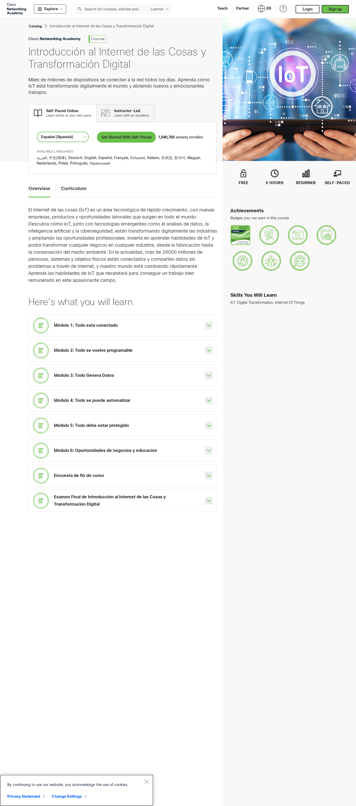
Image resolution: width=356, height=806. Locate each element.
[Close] (146, 781)
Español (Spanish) (57, 137)
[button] (39, 188)
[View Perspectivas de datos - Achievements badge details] (326, 235)
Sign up (335, 9)
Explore (51, 9)
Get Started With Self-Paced (126, 137)
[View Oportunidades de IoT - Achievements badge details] (300, 261)
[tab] (62, 113)
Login (307, 9)
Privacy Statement (23, 796)
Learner (157, 9)
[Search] (79, 9)
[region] (76, 790)
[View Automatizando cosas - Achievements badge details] (242, 261)
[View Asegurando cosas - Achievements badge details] (271, 261)
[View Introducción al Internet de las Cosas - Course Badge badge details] (240, 235)
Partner (242, 8)
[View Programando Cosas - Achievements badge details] (298, 235)
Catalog (35, 26)
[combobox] (111, 9)
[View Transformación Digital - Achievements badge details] (269, 235)
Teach (222, 8)
